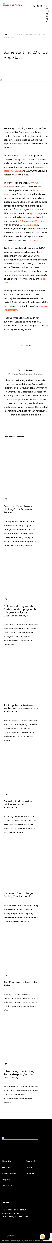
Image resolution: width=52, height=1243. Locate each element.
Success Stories (9, 1173)
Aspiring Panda (41, 1241)
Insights (9, 34)
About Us (6, 1161)
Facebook (30, 1161)
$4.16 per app (31, 225)
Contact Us (7, 1186)
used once (32, 240)
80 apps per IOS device (32, 221)
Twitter (29, 1167)
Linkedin (30, 1173)
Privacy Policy (8, 1235)
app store (35, 213)
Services (6, 1167)
